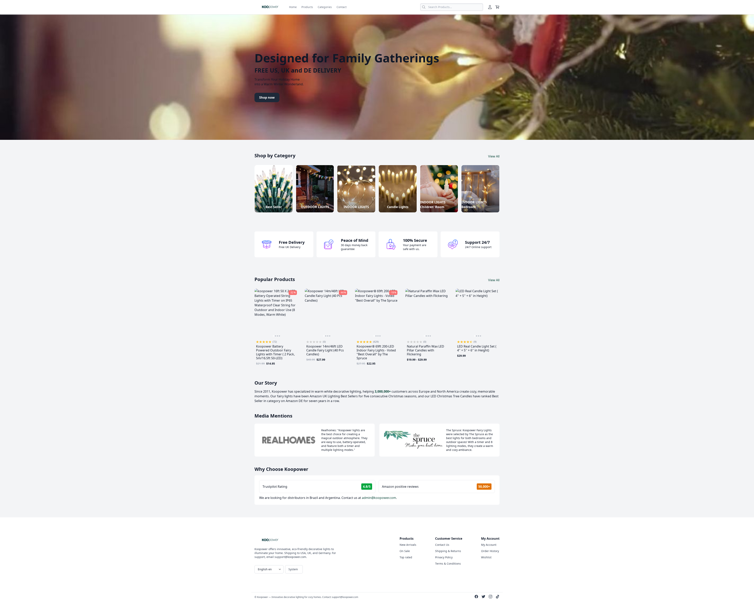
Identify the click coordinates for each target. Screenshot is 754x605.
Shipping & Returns (448, 551)
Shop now (267, 97)
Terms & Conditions (448, 563)
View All (494, 156)
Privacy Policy (444, 557)
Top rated (406, 557)
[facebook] (476, 597)
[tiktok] (498, 597)
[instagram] (490, 597)
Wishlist (486, 557)
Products (307, 7)
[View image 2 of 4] (275, 336)
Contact (342, 7)
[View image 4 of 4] (279, 336)
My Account (488, 545)
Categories (325, 7)
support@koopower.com (345, 597)
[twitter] (483, 597)
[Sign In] (490, 7)
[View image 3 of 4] (277, 336)
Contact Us (442, 545)
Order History (490, 551)
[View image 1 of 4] (273, 336)
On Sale (405, 551)
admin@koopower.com (379, 498)
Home (293, 7)
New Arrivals (408, 545)
